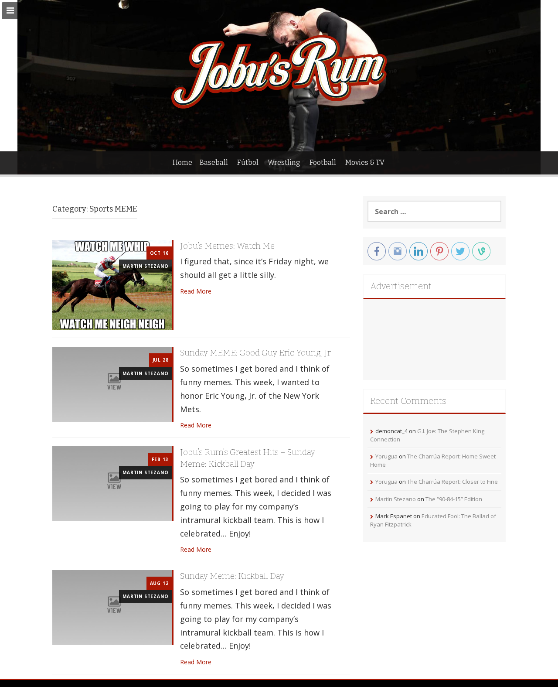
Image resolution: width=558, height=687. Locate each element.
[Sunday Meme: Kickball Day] (112, 607)
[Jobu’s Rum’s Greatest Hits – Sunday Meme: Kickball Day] (112, 483)
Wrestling (284, 162)
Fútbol (248, 162)
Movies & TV (364, 162)
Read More (195, 291)
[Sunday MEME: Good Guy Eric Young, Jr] (112, 383)
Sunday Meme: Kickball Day (232, 576)
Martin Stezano (145, 266)
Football (323, 162)
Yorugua (386, 456)
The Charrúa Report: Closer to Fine (452, 481)
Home (182, 162)
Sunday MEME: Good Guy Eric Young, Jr (255, 353)
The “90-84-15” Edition (453, 499)
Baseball (214, 162)
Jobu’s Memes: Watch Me (227, 246)
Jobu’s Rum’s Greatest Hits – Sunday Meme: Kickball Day (247, 458)
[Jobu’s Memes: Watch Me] (112, 284)
